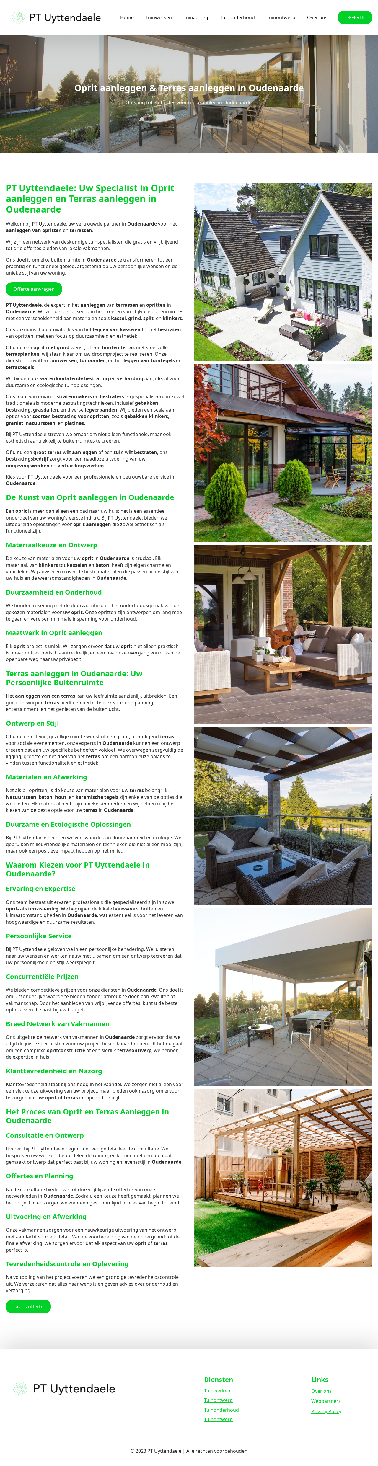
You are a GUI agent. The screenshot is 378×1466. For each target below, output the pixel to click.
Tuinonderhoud (237, 17)
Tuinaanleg (196, 17)
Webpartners (326, 1401)
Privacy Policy (326, 1411)
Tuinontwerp (281, 17)
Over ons (317, 17)
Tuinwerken (159, 17)
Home (127, 17)
